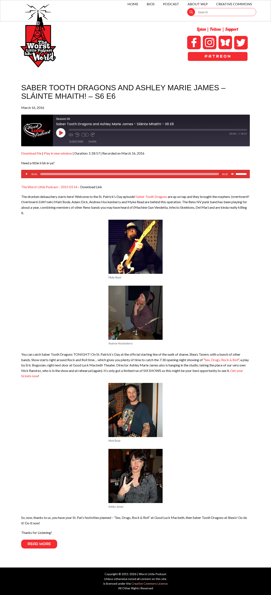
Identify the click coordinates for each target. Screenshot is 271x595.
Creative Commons (234, 4)
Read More (39, 544)
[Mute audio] (71, 135)
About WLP (198, 4)
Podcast (171, 4)
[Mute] (232, 174)
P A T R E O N (217, 56)
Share (92, 141)
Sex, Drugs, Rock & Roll (221, 360)
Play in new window (58, 153)
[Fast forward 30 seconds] (93, 135)
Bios (151, 4)
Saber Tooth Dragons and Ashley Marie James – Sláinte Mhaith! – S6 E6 (123, 91)
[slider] (242, 173)
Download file (31, 153)
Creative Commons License (149, 583)
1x (85, 134)
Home (132, 4)
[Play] (27, 174)
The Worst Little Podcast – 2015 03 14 (49, 187)
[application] (135, 174)
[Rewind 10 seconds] (77, 135)
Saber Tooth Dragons (151, 197)
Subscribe (76, 141)
